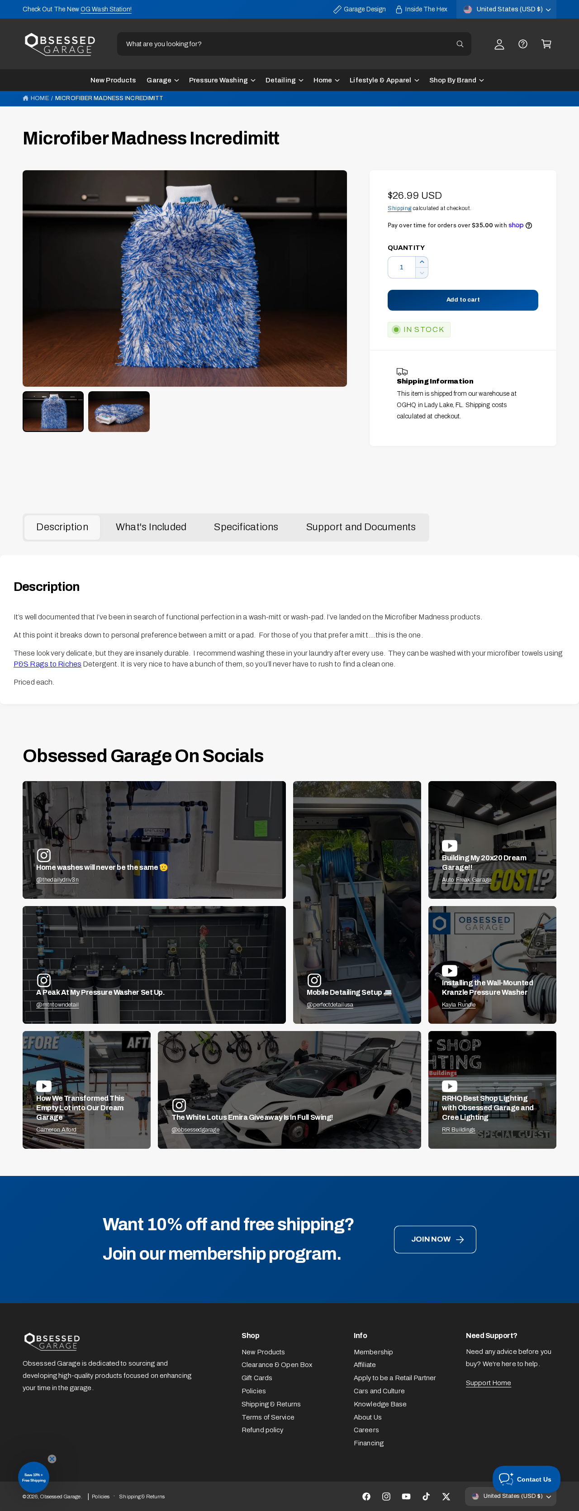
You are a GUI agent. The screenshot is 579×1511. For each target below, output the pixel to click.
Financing (369, 1443)
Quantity (406, 247)
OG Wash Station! (106, 9)
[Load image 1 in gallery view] (53, 411)
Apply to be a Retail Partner (395, 1377)
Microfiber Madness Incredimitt (109, 98)
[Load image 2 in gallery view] (118, 411)
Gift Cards (257, 1377)
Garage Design (365, 9)
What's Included (151, 527)
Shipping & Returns (271, 1404)
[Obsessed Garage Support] (523, 44)
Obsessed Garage (60, 1496)
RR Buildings (458, 1130)
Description (62, 527)
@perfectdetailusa (330, 1005)
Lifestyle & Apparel (380, 80)
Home (322, 80)
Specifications (246, 527)
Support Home (488, 1382)
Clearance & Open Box (277, 1364)
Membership (373, 1352)
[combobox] (294, 44)
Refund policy (262, 1430)
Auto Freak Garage (466, 880)
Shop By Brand (452, 80)
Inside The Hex (426, 9)
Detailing (281, 80)
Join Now (431, 1239)
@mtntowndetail (57, 1005)
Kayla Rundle (458, 1005)
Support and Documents (361, 527)
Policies (254, 1391)
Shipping (400, 208)
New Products (263, 1352)
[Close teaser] (52, 1458)
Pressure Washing (218, 80)
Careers (366, 1430)
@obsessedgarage (195, 1130)
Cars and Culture (379, 1391)
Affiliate (365, 1364)
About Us (368, 1417)
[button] (546, 44)
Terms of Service (268, 1417)
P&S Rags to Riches (47, 664)
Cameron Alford (56, 1130)
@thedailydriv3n (57, 880)
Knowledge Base (380, 1404)
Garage (159, 80)
